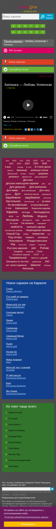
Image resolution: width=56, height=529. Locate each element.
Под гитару (15, 237)
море (37, 220)
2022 (19, 163)
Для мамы (12, 190)
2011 (14, 161)
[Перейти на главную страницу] (28, 8)
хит (10, 125)
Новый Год (13, 233)
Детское (28, 180)
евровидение (46, 194)
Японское (28, 268)
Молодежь (12, 219)
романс (32, 245)
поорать (30, 237)
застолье (47, 198)
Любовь (27, 216)
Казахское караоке (41, 208)
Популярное (16, 240)
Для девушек (17, 186)
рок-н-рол (22, 245)
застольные (29, 201)
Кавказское (21, 208)
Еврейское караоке (31, 194)
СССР (36, 254)
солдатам (29, 252)
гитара (23, 174)
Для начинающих (29, 191)
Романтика (42, 245)
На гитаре (14, 223)
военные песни (39, 170)
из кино (46, 201)
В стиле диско (43, 166)
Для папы (44, 190)
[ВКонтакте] (26, 129)
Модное (42, 216)
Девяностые (27, 177)
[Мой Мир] (32, 129)
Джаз (43, 183)
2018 (48, 161)
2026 (44, 163)
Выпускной (12, 174)
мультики (46, 220)
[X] (35, 129)
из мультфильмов (40, 205)
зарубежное (32, 197)
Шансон (36, 264)
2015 (28, 161)
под (49, 234)
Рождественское (37, 240)
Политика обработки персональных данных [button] (26, 517)
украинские (36, 262)
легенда (26, 212)
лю (17, 216)
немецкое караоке (36, 227)
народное (41, 223)
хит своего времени (16, 265)
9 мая (8, 167)
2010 (7, 161)
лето (11, 216)
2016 (35, 161)
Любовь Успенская (35, 41)
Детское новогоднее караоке (22, 183)
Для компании (37, 186)
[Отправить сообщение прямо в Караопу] (52, 489)
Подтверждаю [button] (28, 524)
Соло (39, 251)
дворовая (43, 173)
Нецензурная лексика (38, 230)
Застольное (13, 201)
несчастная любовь (13, 230)
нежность (17, 226)
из (38, 201)
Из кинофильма (17, 204)
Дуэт (18, 193)
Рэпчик (44, 248)
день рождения (41, 177)
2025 (35, 163)
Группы (32, 174)
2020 (11, 163)
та (42, 254)
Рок (13, 244)
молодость (27, 220)
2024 (27, 163)
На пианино (27, 223)
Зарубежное (13, 197)
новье (26, 234)
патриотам (38, 233)
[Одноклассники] (29, 129)
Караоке (12, 212)
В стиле (28, 167)
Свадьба (18, 251)
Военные (22, 170)
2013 (21, 161)
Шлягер (47, 265)
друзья (8, 194)
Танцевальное (18, 257)
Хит (47, 261)
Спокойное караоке (21, 254)
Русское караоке (17, 248)
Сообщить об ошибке (46, 76)
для (49, 183)
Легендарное (42, 212)
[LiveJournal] (38, 129)
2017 (42, 161)
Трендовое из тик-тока (17, 261)
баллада (20, 167)
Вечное (10, 170)
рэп (34, 248)
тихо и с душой (39, 258)
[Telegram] (41, 129)
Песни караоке (13, 41)
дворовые (14, 177)
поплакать (43, 237)
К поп (8, 208)
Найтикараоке (49, 16)
